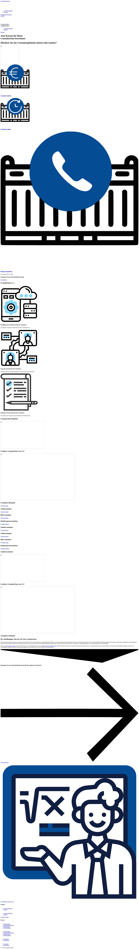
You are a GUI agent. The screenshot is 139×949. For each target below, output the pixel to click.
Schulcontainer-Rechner (10, 646)
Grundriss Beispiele (8, 10)
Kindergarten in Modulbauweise (48, 646)
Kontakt (2, 16)
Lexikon (6, 12)
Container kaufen (6, 95)
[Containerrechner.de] (14, 8)
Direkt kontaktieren (6, 271)
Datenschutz (6, 940)
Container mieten (6, 129)
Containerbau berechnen (6, 14)
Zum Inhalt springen (5, 1)
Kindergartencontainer (8, 925)
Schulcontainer (6, 924)
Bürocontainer (6, 926)
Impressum (5, 939)
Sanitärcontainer (7, 928)
